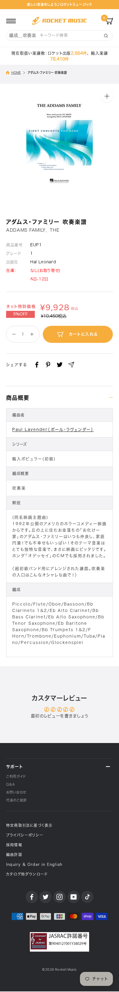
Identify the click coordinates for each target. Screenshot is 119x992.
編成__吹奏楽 (22, 35)
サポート (14, 767)
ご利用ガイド (16, 776)
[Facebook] (37, 365)
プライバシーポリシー (24, 835)
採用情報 (14, 845)
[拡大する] (107, 96)
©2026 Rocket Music (59, 969)
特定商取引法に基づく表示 (29, 825)
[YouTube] (73, 897)
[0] (109, 20)
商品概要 (17, 397)
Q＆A (10, 784)
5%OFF (20, 314)
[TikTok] (87, 897)
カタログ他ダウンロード (27, 874)
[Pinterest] (48, 365)
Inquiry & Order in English (34, 864)
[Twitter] (60, 365)
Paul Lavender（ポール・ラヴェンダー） (53, 430)
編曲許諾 (14, 854)
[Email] (71, 365)
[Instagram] (59, 897)
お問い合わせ (16, 792)
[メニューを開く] (11, 20)
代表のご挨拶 (16, 800)
